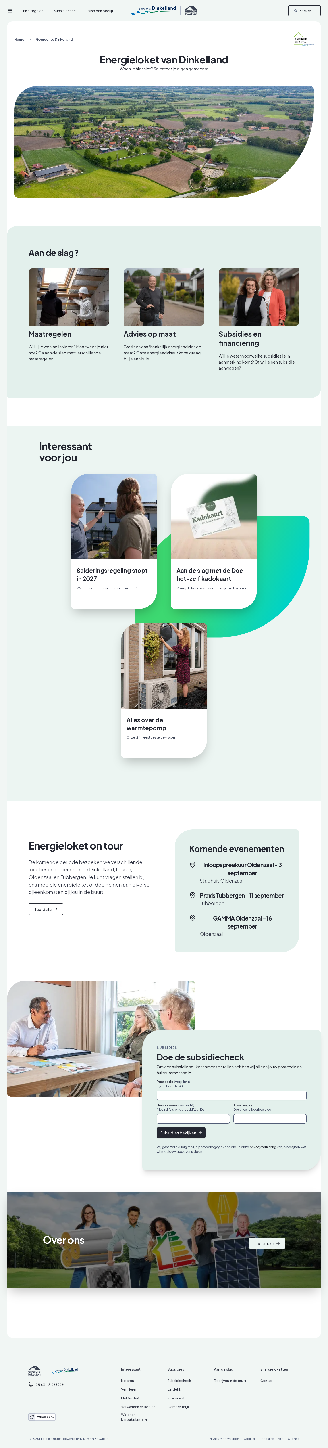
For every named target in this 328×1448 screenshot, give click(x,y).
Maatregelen (33, 10)
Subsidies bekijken (178, 1132)
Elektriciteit (130, 1398)
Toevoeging (243, 1105)
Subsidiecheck (65, 10)
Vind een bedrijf (100, 10)
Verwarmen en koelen (138, 1406)
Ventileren (129, 1389)
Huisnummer (175, 1105)
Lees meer (264, 1243)
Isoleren (127, 1380)
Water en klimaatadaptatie (134, 1416)
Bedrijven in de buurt (230, 1380)
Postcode (173, 1081)
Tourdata (43, 909)
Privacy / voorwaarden (224, 1438)
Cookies (250, 1438)
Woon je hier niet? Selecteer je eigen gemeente (164, 68)
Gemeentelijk (178, 1406)
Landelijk (174, 1389)
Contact (267, 1380)
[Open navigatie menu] (9, 10)
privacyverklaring (263, 1147)
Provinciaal (176, 1398)
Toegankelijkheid (272, 1438)
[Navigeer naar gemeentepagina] (62, 1371)
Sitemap (294, 1438)
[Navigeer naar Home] (34, 1371)
